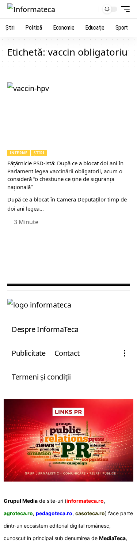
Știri (39, 152)
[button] (91, 9)
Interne (18, 152)
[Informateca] (31, 9)
